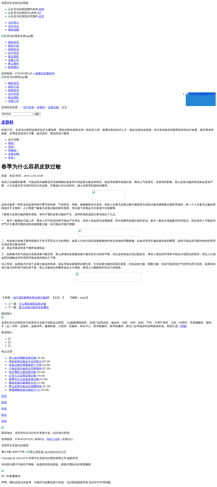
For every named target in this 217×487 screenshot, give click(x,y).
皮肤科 (41, 107)
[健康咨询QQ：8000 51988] (9, 338)
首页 (4, 396)
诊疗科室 (28, 107)
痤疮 (11, 143)
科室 (4, 408)
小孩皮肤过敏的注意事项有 (25, 368)
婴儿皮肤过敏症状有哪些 (34, 307)
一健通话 (38, 73)
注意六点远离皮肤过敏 (22, 375)
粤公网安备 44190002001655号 (48, 451)
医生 (4, 414)
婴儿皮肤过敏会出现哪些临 (25, 386)
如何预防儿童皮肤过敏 (22, 372)
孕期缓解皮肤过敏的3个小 (24, 389)
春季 (26, 297)
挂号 (41, 16)
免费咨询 (49, 73)
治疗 (15, 297)
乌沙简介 (13, 22)
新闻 (4, 402)
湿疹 (11, 146)
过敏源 (44, 297)
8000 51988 (53, 439)
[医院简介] (2, 317)
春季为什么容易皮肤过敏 (24, 379)
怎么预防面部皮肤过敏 (32, 303)
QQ (39, 12)
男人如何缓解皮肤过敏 (22, 357)
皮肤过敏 (53, 107)
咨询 (41, 9)
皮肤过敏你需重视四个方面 (25, 365)
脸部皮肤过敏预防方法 (22, 382)
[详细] (183, 326)
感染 (21, 297)
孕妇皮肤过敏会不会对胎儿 (25, 361)
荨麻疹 (12, 150)
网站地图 (13, 29)
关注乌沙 (13, 26)
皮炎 (11, 157)
